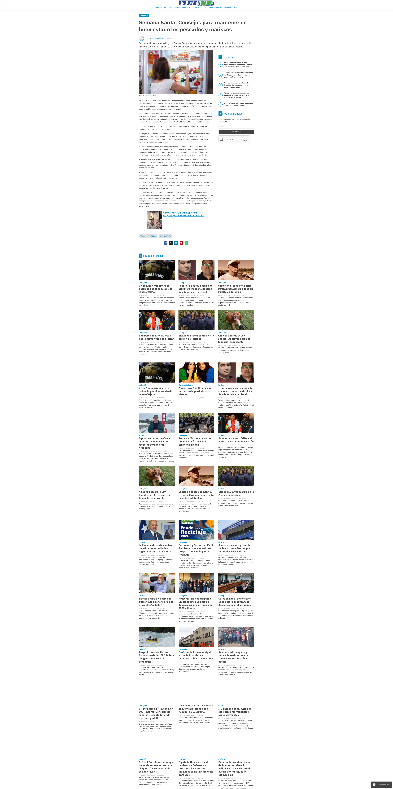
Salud (220, 706)
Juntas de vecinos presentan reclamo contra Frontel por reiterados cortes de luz (235, 548)
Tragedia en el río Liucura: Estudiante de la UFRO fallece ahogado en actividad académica (156, 657)
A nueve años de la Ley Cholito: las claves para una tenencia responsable (234, 339)
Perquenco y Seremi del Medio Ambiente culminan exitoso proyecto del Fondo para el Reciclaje (196, 550)
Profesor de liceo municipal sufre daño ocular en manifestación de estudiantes (196, 655)
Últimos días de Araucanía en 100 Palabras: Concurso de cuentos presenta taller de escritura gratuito (156, 713)
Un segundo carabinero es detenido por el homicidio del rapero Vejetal (156, 289)
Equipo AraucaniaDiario (154, 38)
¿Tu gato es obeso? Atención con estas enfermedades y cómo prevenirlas (234, 712)
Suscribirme (236, 132)
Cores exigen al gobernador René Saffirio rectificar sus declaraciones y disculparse (234, 602)
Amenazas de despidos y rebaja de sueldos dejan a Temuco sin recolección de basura (233, 657)
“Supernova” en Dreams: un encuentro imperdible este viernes (195, 391)
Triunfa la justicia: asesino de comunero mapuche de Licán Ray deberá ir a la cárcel (195, 289)
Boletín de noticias (230, 113)
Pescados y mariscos (148, 236)
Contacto (228, 8)
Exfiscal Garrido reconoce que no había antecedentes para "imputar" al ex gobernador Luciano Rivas (156, 767)
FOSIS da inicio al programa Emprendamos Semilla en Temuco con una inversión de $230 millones (196, 603)
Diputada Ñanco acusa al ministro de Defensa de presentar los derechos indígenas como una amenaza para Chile (196, 768)
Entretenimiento (186, 385)
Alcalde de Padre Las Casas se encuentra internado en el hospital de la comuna (196, 708)
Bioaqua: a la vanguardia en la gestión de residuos (196, 337)
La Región (158, 8)
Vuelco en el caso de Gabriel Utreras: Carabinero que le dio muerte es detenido (235, 289)
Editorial (186, 8)
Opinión (176, 8)
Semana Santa (165, 236)
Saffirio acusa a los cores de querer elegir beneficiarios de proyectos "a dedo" (156, 602)
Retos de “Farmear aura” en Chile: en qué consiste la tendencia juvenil (195, 441)
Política (167, 8)
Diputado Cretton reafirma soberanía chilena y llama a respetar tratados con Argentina (155, 443)
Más (236, 8)
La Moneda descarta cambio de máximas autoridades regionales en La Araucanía (155, 548)
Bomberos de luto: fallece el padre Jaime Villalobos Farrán (156, 337)
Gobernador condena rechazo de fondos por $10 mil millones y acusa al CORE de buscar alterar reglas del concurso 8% (235, 768)
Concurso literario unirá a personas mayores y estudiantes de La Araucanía (183, 214)
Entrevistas (197, 8)
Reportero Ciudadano (213, 8)
